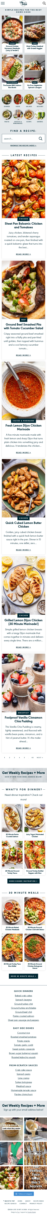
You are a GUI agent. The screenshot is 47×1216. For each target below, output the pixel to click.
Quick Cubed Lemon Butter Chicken (23, 524)
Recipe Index (38, 1201)
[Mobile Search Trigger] (44, 3)
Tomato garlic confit (23, 1044)
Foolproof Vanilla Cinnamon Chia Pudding (23, 719)
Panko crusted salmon (23, 1016)
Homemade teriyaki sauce (23, 1090)
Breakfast (23, 713)
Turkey (35, 43)
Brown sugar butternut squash (23, 1053)
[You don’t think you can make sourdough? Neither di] (11, 1129)
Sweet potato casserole (23, 1048)
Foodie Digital (32, 1212)
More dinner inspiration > (23, 881)
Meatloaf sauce (23, 1086)
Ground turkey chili (23, 1003)
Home (20, 1201)
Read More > (23, 254)
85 (33, 757)
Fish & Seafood (12, 82)
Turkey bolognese (23, 1082)
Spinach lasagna (23, 999)
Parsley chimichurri (23, 1094)
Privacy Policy (36, 1203)
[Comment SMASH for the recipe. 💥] (11, 1178)
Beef (23, 320)
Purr (18, 1212)
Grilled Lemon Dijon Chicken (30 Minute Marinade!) (23, 622)
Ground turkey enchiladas (23, 1007)
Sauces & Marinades (23, 421)
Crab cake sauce (23, 1069)
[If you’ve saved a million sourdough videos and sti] (11, 1153)
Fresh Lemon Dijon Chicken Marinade (23, 427)
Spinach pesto (23, 1074)
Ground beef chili (23, 1011)
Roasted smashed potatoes (23, 1036)
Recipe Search (10, 1203)
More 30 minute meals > (23, 976)
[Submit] (40, 138)
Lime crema (23, 1078)
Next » (40, 757)
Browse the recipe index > (24, 145)
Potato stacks (23, 1040)
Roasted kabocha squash (24, 1057)
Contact (23, 1203)
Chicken (12, 43)
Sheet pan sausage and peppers (23, 1020)
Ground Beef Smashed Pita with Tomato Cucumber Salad (23, 326)
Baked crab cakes (23, 995)
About (27, 1201)
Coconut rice (23, 1032)
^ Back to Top (9, 1201)
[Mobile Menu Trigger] (2, 3)
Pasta (35, 82)
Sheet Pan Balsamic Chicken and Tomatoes (23, 225)
